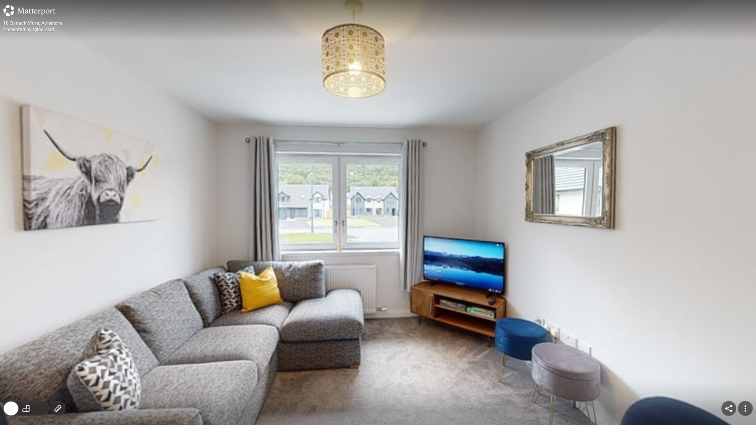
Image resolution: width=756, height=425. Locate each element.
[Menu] (745, 408)
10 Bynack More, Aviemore (32, 23)
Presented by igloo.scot (29, 29)
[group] (26, 408)
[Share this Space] (728, 408)
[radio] (11, 408)
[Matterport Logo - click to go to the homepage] (29, 10)
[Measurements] (57, 408)
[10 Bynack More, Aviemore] (378, 212)
